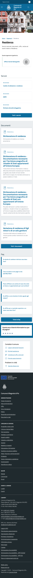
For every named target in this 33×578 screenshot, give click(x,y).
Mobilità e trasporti (6, 445)
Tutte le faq (16, 319)
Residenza (6, 82)
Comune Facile (13, 572)
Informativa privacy (6, 542)
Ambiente (4, 456)
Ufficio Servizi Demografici (12, 62)
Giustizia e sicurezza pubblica (9, 451)
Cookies (3, 547)
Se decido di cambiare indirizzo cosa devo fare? (15, 260)
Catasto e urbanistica (7, 440)
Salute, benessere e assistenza (9, 459)
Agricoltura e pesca (6, 464)
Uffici (2, 406)
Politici (3, 412)
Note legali (4, 545)
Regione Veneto (6, 2)
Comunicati (4, 476)
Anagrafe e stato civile (7, 426)
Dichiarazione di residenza (14, 136)
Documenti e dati (6, 417)
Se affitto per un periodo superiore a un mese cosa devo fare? (14, 309)
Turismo (3, 443)
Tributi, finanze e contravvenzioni (10, 454)
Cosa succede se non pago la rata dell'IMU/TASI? (12, 273)
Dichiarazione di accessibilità (9, 550)
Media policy (4, 565)
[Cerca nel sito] (28, 7)
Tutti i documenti (16, 246)
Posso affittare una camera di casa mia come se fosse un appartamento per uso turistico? (16, 285)
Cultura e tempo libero (7, 429)
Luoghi (3, 489)
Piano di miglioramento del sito (9, 558)
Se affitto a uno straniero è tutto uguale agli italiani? (16, 297)
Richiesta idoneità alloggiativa (12, 108)
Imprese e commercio (7, 435)
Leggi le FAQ (4, 528)
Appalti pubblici (5, 437)
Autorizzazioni (5, 462)
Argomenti (9, 38)
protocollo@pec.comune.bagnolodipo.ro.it (12, 517)
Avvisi (2, 479)
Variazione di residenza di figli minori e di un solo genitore (16, 229)
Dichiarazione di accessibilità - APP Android (13, 553)
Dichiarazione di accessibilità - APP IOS (12, 556)
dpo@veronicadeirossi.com (8, 525)
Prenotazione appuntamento (9, 531)
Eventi (3, 491)
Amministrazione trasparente (9, 539)
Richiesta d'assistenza (7, 537)
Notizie (3, 474)
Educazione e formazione (8, 448)
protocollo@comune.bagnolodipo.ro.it (15, 519)
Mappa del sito (5, 567)
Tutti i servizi (16, 115)
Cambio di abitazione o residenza (13, 86)
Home (3, 38)
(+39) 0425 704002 (8, 510)
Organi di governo (6, 401)
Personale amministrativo (8, 414)
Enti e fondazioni (5, 409)
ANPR (5, 97)
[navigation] (2, 7)
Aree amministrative (6, 404)
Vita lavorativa (5, 432)
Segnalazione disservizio (8, 534)
